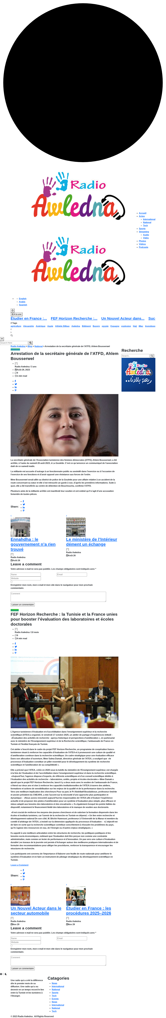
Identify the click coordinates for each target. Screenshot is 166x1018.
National (147, 222)
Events (55, 999)
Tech (145, 225)
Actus (142, 216)
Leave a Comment (19, 865)
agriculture (16, 326)
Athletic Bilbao (62, 326)
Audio (146, 235)
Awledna (75, 326)
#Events (15, 610)
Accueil (142, 213)
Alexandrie (28, 326)
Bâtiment (86, 326)
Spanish (23, 305)
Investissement (152, 326)
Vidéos (142, 244)
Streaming (144, 232)
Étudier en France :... (29, 318)
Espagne (114, 326)
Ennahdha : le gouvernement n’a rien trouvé (33, 544)
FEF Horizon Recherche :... (74, 318)
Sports (142, 229)
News (54, 983)
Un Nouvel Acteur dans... (122, 318)
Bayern (96, 326)
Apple (50, 326)
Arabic (22, 302)
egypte (105, 326)
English (22, 299)
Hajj (135, 326)
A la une (17, 314)
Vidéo (146, 238)
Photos (142, 241)
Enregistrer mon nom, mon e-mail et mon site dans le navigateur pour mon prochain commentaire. (52, 586)
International (149, 219)
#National (15, 349)
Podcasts (143, 247)
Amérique (40, 326)
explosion (126, 326)
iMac (141, 326)
